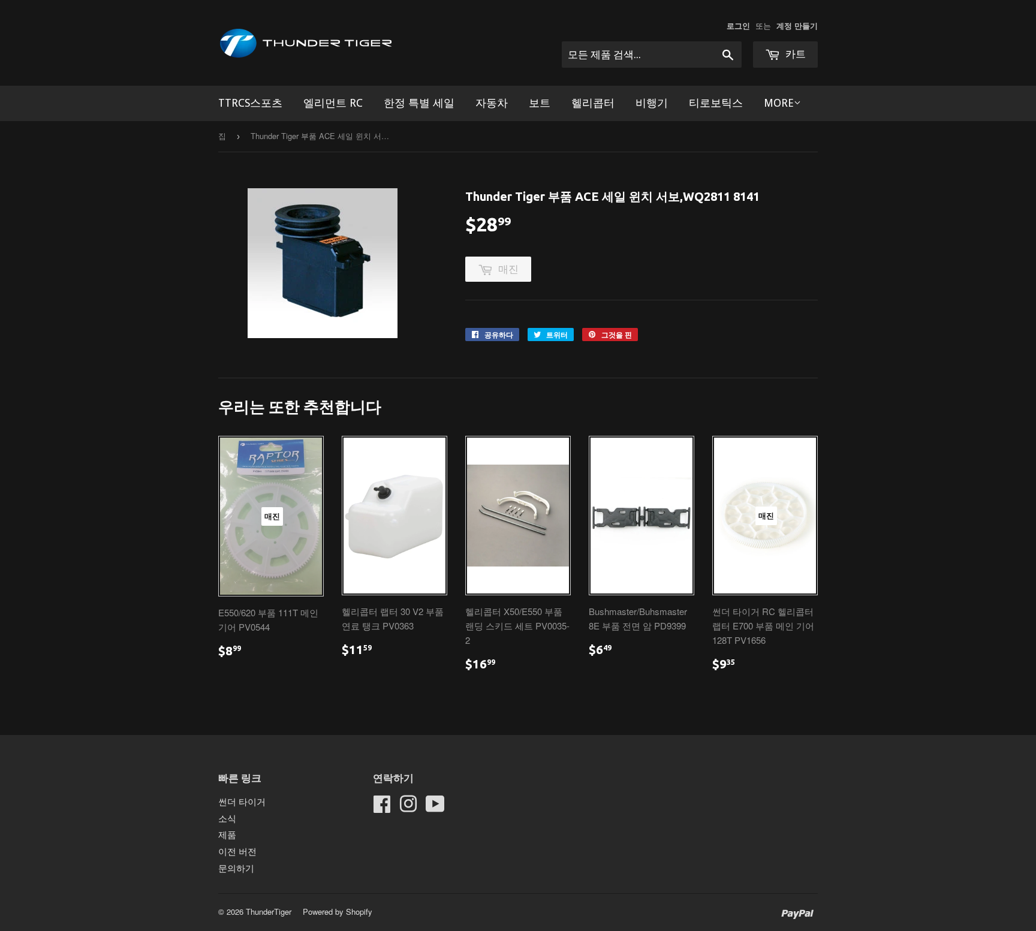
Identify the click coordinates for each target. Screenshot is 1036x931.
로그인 (738, 25)
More (779, 103)
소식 (227, 818)
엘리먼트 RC (333, 103)
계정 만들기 (797, 25)
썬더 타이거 (242, 801)
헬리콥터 (593, 103)
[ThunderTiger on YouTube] (435, 807)
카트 (794, 54)
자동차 (491, 103)
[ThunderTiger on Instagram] (408, 807)
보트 (539, 103)
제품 (227, 834)
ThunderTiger (268, 911)
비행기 (652, 103)
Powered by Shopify (337, 911)
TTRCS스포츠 (250, 103)
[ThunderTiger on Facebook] (382, 807)
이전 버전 (237, 851)
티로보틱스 (716, 103)
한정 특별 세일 (419, 103)
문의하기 (236, 867)
